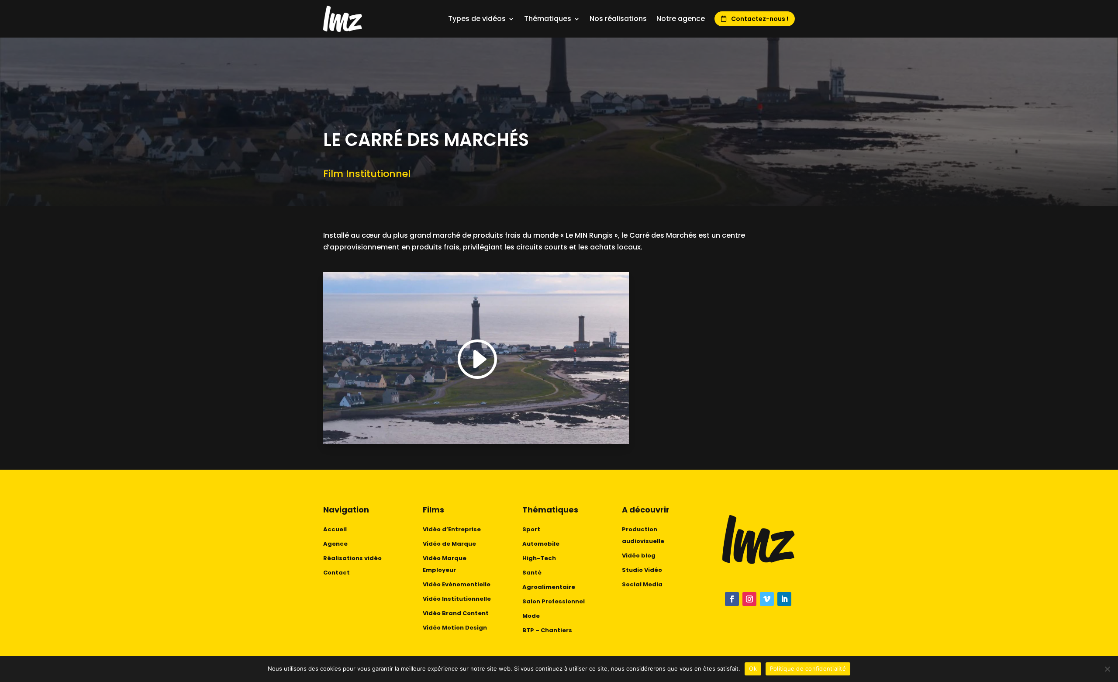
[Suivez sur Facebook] (732, 599)
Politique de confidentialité (808, 668)
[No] (1107, 669)
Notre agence (680, 19)
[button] (476, 360)
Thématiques (547, 19)
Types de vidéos (477, 19)
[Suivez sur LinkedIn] (784, 599)
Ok (753, 668)
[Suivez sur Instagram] (749, 599)
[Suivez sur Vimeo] (767, 599)
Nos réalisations (618, 19)
